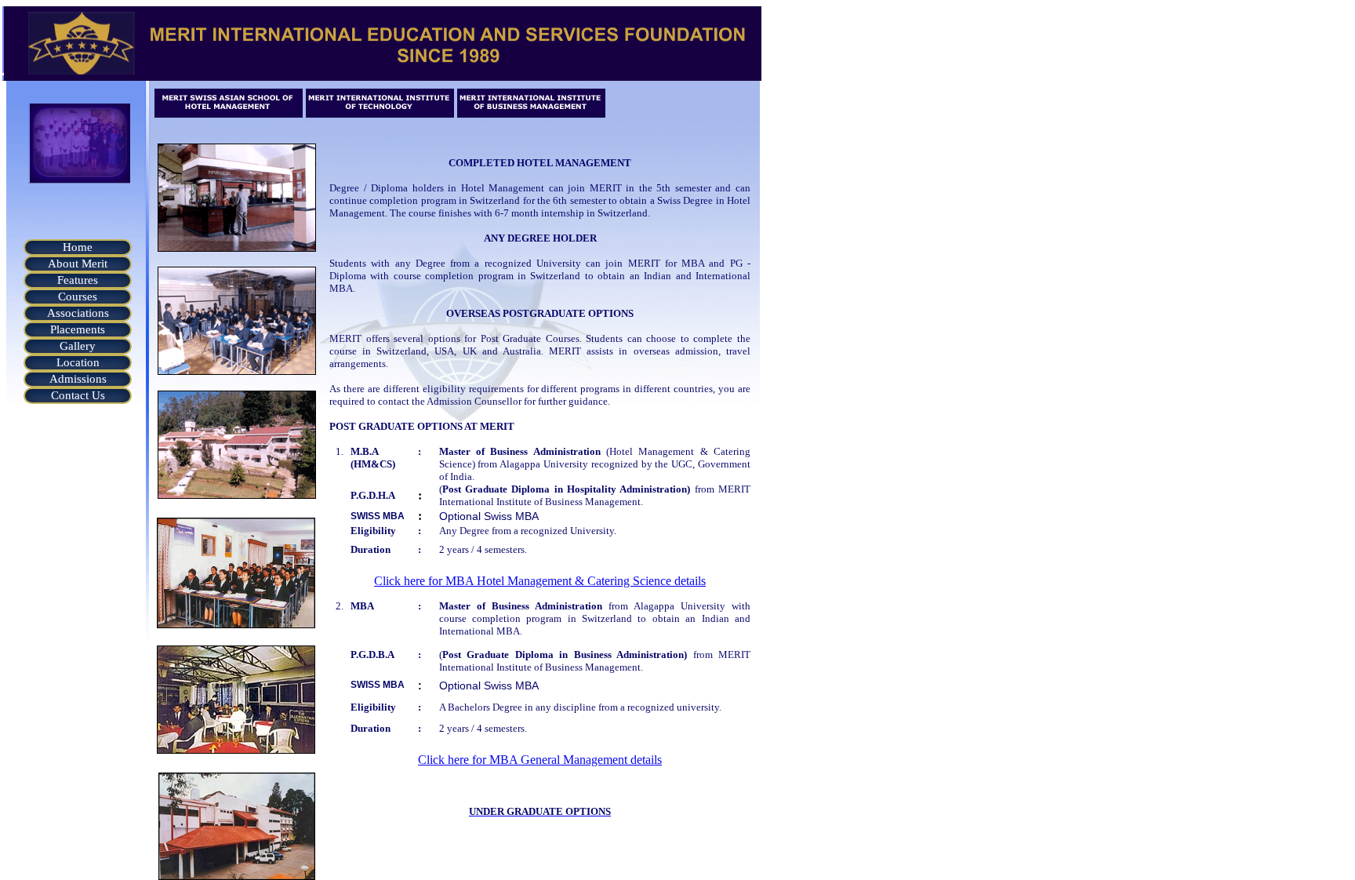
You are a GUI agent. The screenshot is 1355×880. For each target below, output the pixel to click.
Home (78, 247)
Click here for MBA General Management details (540, 759)
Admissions (78, 379)
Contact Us (78, 395)
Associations (78, 313)
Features (77, 280)
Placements (77, 329)
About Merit (77, 263)
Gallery (78, 346)
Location (78, 362)
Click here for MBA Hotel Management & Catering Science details (540, 580)
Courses (77, 296)
